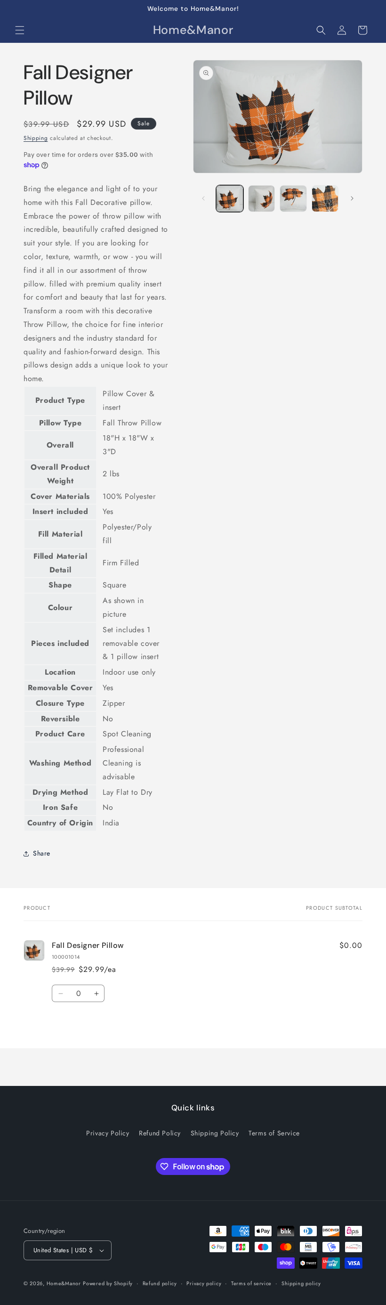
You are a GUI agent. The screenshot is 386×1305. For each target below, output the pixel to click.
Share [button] (41, 853)
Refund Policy (160, 1133)
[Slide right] (352, 198)
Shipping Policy (215, 1133)
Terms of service (251, 1283)
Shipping (36, 138)
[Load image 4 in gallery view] (325, 198)
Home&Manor (64, 1283)
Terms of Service (274, 1133)
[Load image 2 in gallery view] (261, 198)
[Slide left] (203, 198)
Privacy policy (203, 1283)
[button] (19, 30)
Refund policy (160, 1283)
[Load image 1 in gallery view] (229, 198)
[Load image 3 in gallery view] (293, 198)
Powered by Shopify (108, 1283)
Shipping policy (301, 1283)
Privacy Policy (107, 1133)
